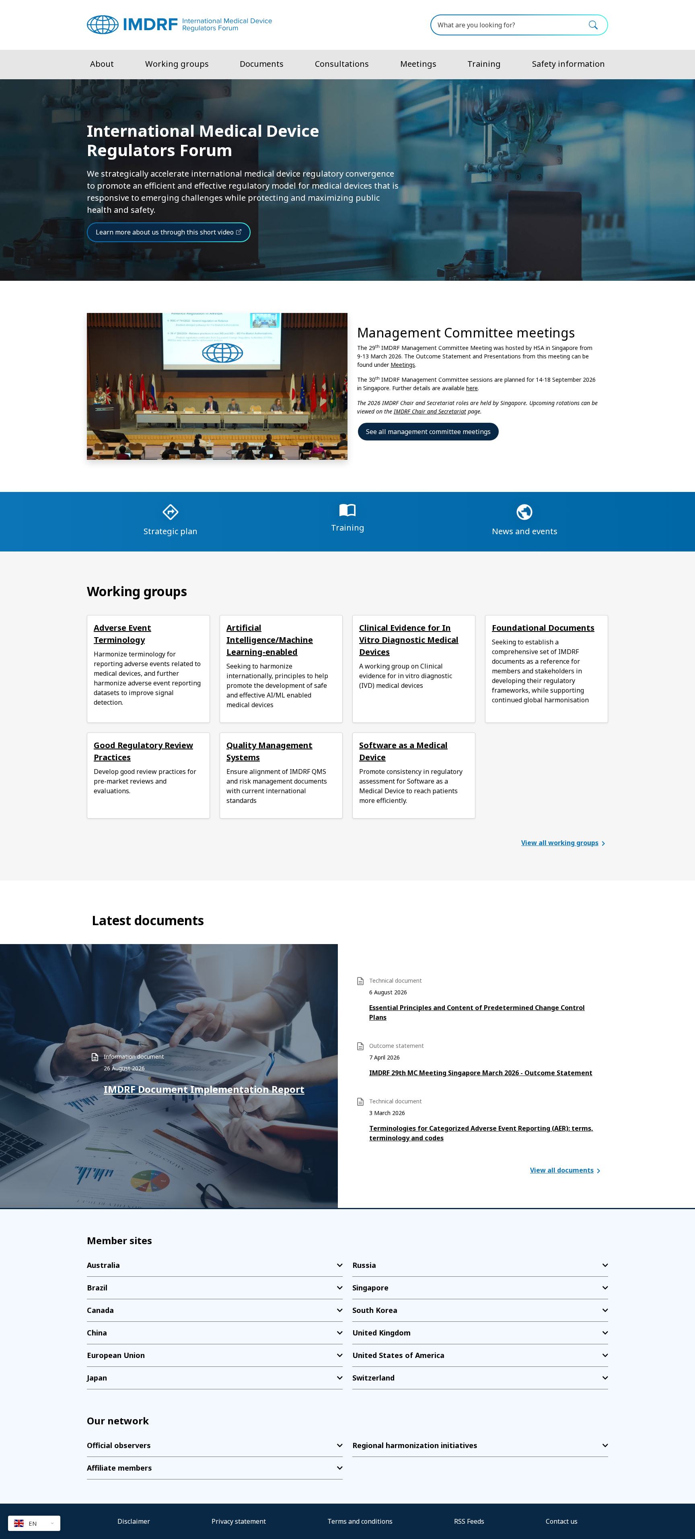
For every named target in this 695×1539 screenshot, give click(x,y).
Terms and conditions (360, 1521)
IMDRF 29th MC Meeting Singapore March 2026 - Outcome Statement (480, 1072)
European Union (116, 1355)
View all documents (562, 1170)
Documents (262, 63)
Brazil (97, 1287)
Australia (103, 1265)
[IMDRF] (179, 24)
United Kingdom (381, 1332)
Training (484, 63)
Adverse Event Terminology (122, 633)
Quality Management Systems (269, 751)
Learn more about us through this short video (165, 232)
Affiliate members (119, 1468)
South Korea (374, 1310)
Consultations (342, 63)
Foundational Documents (543, 627)
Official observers (119, 1445)
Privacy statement (239, 1521)
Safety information (568, 63)
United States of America (398, 1355)
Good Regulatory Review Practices (143, 751)
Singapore (370, 1287)
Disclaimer (133, 1521)
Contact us (562, 1521)
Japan (97, 1378)
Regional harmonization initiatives (414, 1445)
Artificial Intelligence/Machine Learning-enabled (269, 639)
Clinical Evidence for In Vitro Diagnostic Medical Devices (409, 639)
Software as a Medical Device (403, 751)
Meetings (418, 63)
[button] (34, 1523)
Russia (364, 1265)
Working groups (177, 63)
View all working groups (559, 842)
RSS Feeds (469, 1521)
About (102, 63)
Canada (100, 1310)
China (97, 1332)
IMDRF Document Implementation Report (204, 1089)
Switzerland (373, 1378)
